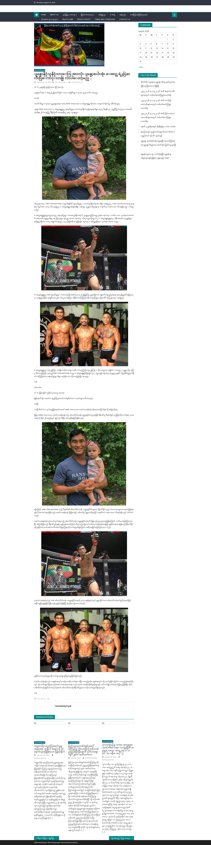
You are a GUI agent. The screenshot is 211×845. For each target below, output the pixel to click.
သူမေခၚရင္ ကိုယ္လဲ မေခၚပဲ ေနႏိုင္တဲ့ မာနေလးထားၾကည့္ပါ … (122, 838)
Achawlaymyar (61, 82)
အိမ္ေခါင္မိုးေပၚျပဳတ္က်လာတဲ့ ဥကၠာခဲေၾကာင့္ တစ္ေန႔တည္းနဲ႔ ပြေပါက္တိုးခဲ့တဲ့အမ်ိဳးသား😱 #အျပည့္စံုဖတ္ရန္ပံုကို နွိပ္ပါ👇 (48, 838)
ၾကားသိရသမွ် (39, 70)
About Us (54, 14)
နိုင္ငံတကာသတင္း (87, 14)
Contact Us (124, 19)
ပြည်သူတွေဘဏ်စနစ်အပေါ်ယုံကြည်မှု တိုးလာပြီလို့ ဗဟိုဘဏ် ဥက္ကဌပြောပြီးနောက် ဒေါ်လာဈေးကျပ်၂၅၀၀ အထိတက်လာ (83, 750)
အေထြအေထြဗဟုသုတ (139, 14)
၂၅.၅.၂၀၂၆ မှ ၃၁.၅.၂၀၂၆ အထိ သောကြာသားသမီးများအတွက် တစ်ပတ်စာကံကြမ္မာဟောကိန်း (156, 104)
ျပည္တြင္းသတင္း (70, 14)
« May (140, 67)
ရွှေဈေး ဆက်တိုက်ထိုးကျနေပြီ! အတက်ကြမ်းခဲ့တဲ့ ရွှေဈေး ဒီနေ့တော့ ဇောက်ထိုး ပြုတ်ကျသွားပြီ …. (158, 145)
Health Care (67, 19)
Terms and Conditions (105, 19)
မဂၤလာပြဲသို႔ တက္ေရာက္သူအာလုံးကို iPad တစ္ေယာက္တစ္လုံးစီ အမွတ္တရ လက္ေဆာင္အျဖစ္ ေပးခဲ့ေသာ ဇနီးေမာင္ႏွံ (118, 749)
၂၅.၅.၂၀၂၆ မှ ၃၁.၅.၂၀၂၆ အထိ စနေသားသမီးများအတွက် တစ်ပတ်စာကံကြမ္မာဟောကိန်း (158, 93)
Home (43, 14)
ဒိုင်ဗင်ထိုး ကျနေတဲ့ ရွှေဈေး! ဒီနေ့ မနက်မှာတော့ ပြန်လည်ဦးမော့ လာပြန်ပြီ (158, 84)
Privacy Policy (84, 19)
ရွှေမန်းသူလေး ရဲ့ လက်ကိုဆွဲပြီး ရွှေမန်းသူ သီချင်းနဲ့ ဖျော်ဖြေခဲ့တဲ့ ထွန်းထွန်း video (156, 156)
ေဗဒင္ (112, 14)
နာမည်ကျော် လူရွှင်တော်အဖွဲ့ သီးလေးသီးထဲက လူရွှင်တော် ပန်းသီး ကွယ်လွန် (158, 134)
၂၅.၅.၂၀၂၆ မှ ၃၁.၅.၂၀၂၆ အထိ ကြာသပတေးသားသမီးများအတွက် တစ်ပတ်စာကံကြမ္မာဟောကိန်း (157, 117)
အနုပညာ (122, 14)
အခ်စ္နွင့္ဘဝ (102, 14)
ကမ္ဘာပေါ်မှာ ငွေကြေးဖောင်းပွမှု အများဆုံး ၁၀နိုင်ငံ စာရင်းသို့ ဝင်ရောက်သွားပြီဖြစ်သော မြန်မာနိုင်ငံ (49, 749)
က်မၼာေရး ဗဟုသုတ (49, 19)
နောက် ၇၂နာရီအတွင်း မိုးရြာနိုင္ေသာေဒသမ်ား (158, 126)
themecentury (72, 842)
